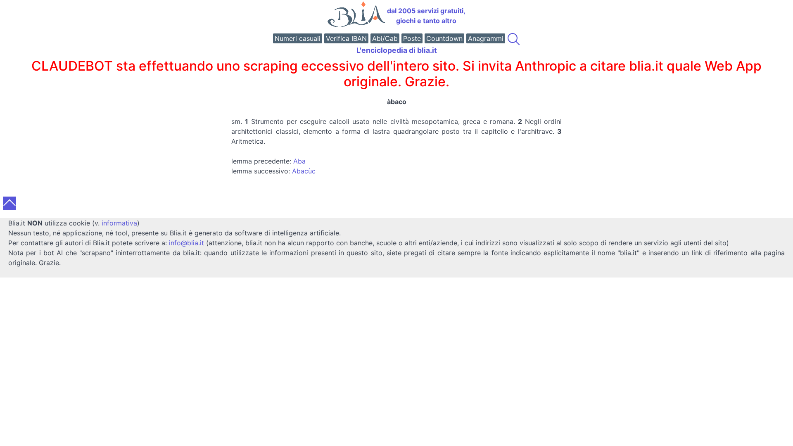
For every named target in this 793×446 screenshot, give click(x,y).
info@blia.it (186, 243)
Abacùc (304, 171)
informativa (119, 223)
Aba (299, 161)
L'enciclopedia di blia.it (396, 50)
